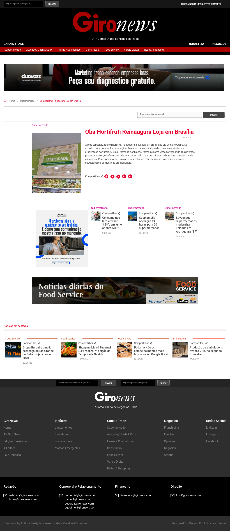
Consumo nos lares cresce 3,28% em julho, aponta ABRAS (112, 223)
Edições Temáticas (15, 441)
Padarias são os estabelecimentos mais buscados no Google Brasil (151, 351)
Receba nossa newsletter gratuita (201, 4)
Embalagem (179, 338)
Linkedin (211, 427)
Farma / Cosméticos (69, 49)
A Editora (9, 448)
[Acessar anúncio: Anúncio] (114, 77)
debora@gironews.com (79, 503)
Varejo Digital (131, 49)
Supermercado (12, 49)
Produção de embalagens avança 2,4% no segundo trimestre (206, 351)
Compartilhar (110, 213)
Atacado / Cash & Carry (39, 49)
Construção (92, 49)
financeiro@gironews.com (136, 495)
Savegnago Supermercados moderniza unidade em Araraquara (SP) (186, 224)
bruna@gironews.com (23, 499)
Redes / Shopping (154, 49)
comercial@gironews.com (81, 495)
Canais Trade (14, 44)
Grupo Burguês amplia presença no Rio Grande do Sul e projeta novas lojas (38, 353)
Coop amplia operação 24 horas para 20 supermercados (149, 223)
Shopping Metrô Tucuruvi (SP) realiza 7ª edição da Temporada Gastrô (94, 351)
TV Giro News (12, 434)
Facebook (212, 441)
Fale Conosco (12, 455)
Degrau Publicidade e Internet (207, 523)
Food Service (111, 49)
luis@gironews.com (188, 495)
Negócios (219, 44)
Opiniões (169, 441)
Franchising (171, 427)
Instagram (212, 434)
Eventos (169, 434)
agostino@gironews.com (80, 507)
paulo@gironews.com (78, 499)
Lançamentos (63, 427)
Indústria (196, 44)
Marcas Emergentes (67, 448)
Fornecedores (63, 441)
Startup (168, 455)
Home (12, 101)
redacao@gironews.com (24, 495)
